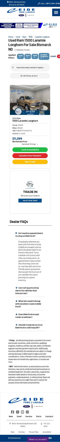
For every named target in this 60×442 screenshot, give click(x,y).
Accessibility (47, 432)
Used (19, 416)
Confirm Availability (30, 150)
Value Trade (30, 162)
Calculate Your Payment (30, 156)
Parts (38, 416)
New (11, 416)
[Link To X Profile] (17, 411)
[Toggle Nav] (56, 12)
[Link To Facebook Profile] (12, 411)
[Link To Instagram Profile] (27, 411)
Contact (49, 416)
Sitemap (22, 432)
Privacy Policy (33, 432)
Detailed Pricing (29, 144)
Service (28, 416)
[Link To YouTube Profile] (22, 411)
